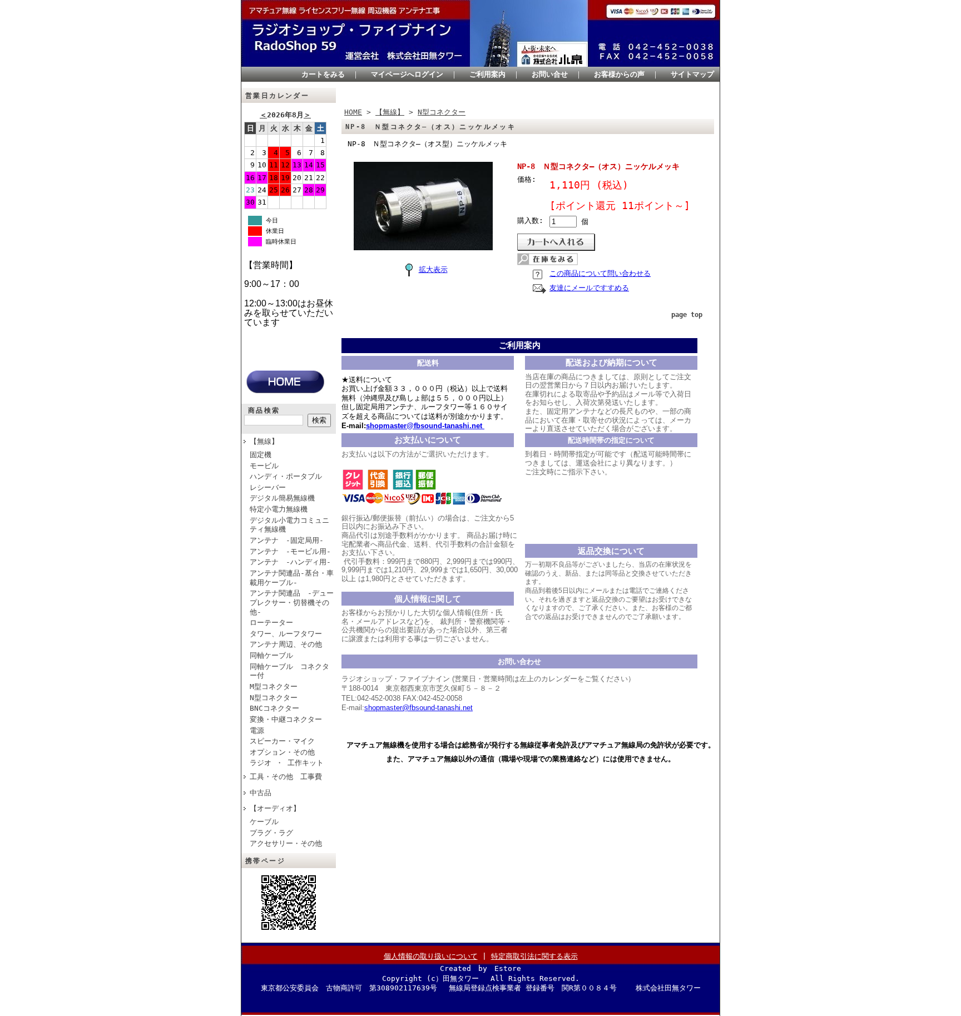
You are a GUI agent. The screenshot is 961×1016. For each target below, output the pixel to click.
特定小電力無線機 (279, 509)
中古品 (260, 793)
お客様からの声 (619, 74)
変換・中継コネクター (286, 719)
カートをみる (323, 74)
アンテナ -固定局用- (287, 540)
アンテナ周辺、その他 (286, 644)
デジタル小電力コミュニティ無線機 (289, 525)
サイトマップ (692, 74)
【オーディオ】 (275, 808)
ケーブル (264, 821)
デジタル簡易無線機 (282, 498)
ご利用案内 (487, 74)
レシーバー (268, 487)
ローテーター (271, 622)
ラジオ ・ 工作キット (287, 763)
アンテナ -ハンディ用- (290, 562)
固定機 (260, 454)
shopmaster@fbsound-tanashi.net (418, 707)
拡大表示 (433, 269)
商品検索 (264, 410)
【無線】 (264, 441)
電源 (257, 730)
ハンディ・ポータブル (286, 476)
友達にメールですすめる (589, 288)
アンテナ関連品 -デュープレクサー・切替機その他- (292, 602)
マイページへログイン (407, 74)
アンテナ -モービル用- (290, 551)
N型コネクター (274, 697)
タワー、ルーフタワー (286, 634)
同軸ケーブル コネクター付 (289, 671)
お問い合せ (550, 74)
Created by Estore (480, 968)
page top (686, 315)
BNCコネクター (274, 708)
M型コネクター (274, 686)
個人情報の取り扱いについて (431, 956)
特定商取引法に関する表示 (534, 956)
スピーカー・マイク (282, 741)
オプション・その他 (282, 752)
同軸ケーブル (271, 655)
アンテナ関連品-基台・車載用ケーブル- (292, 578)
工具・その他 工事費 (286, 776)
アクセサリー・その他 (286, 843)
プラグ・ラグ (271, 833)
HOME (353, 112)
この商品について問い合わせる (600, 273)
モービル (264, 466)
